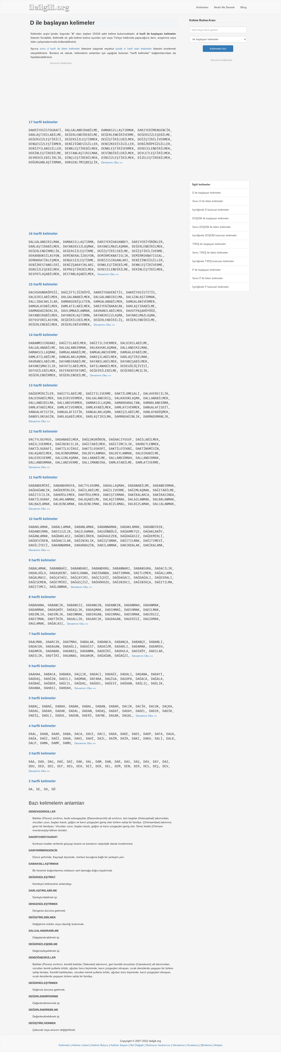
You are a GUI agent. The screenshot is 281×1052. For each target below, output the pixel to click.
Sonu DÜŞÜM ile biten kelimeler (211, 226)
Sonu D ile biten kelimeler (207, 201)
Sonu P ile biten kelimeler (207, 278)
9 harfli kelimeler (42, 560)
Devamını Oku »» (112, 162)
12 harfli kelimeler (43, 431)
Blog (243, 7)
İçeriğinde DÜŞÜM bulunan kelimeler (214, 235)
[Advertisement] (103, 88)
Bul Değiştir (137, 1045)
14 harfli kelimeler (43, 335)
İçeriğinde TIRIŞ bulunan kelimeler (213, 261)
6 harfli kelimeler (42, 666)
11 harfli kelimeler (43, 477)
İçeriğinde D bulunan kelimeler (210, 209)
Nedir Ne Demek (224, 7)
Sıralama (192, 1045)
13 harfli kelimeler (43, 385)
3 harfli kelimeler (42, 753)
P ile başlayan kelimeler (206, 269)
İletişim (218, 1045)
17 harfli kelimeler (43, 122)
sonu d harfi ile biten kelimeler (60, 48)
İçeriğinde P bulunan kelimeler (210, 286)
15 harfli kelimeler (43, 284)
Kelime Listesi (80, 1045)
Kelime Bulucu (99, 1045)
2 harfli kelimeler (42, 781)
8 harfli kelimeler (42, 597)
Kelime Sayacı (119, 1045)
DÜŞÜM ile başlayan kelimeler (210, 218)
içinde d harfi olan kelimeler (133, 48)
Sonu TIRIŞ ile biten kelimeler (210, 252)
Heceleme (179, 1045)
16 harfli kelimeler (43, 233)
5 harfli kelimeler (42, 698)
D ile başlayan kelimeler (206, 192)
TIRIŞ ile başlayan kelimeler (209, 243)
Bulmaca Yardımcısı (158, 1045)
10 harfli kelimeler (43, 519)
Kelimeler (202, 7)
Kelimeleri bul (218, 48)
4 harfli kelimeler (42, 726)
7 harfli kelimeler (42, 634)
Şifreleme (206, 1045)
